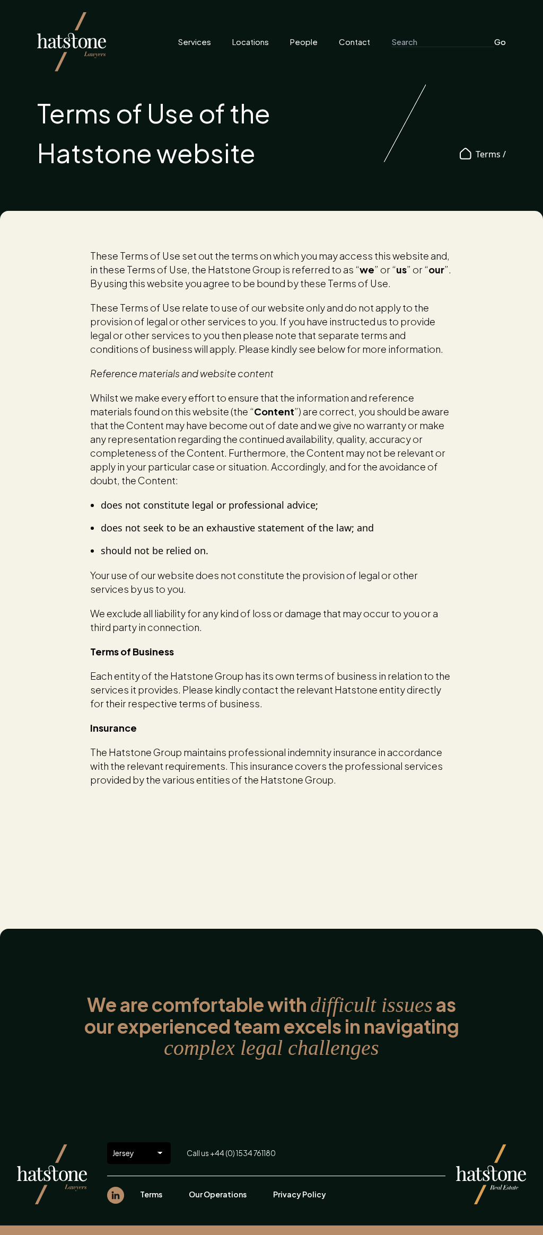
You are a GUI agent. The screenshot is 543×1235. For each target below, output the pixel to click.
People (304, 42)
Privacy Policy (299, 1194)
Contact (354, 42)
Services (194, 42)
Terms (151, 1194)
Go (500, 42)
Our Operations (218, 1194)
